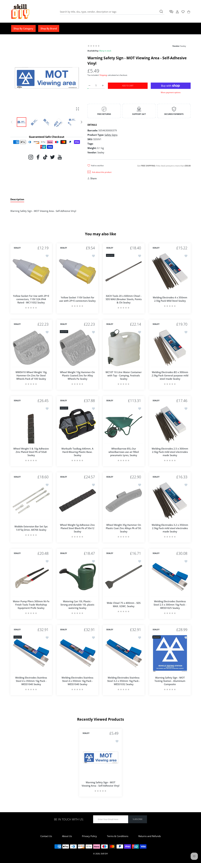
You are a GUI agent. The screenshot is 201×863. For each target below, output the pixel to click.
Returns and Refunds (149, 836)
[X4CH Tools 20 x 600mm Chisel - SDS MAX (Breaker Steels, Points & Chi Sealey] (123, 271)
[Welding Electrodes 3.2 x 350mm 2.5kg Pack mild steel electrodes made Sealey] (170, 500)
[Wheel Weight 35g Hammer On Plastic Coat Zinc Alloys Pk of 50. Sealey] (123, 500)
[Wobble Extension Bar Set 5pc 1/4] (31, 500)
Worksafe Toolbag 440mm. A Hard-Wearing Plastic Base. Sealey (77, 452)
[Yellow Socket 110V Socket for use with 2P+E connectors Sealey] (77, 271)
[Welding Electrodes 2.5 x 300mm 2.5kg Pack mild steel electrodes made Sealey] (170, 424)
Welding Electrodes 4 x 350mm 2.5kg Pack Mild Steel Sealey (170, 299)
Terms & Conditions (117, 836)
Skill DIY (104, 853)
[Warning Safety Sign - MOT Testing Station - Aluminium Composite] (170, 653)
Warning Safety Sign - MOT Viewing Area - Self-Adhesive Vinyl (100, 784)
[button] (81, 122)
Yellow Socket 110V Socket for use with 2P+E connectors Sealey (77, 299)
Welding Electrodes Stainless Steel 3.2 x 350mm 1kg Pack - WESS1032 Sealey (123, 681)
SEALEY (17, 248)
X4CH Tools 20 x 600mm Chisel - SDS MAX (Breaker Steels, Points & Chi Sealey (124, 299)
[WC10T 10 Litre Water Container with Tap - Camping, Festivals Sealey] (123, 348)
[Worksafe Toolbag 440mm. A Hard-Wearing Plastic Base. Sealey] (77, 424)
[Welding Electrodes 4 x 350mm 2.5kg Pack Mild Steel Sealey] (170, 271)
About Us (67, 836)
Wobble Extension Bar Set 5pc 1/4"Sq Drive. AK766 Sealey (31, 528)
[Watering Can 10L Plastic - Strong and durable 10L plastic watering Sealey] (77, 577)
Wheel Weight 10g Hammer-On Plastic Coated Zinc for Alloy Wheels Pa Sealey (77, 375)
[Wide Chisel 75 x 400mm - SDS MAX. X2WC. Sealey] (123, 577)
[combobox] (112, 12)
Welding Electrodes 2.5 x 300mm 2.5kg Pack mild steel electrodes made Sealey (170, 452)
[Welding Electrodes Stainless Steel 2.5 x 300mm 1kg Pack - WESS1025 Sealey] (170, 577)
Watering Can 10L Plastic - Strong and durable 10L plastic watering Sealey (77, 604)
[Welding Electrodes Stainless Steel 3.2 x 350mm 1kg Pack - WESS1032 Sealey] (123, 653)
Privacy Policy (89, 836)
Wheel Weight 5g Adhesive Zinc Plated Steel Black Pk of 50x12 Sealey (77, 528)
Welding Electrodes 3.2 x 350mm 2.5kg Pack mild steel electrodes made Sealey (170, 528)
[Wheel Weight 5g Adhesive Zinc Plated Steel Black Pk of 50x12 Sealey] (77, 500)
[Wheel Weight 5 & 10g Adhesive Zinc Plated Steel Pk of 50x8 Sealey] (31, 424)
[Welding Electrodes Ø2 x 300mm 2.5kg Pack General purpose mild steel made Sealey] (170, 348)
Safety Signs (111, 134)
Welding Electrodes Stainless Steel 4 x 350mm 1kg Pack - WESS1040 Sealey (31, 681)
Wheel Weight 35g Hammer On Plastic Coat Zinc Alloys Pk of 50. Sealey (123, 528)
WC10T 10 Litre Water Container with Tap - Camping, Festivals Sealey (124, 375)
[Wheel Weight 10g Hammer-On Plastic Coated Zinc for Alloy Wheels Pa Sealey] (77, 348)
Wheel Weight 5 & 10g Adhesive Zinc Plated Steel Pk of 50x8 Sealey (31, 452)
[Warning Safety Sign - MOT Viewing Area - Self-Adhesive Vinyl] (100, 757)
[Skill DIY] (20, 12)
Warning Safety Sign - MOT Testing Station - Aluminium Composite (170, 681)
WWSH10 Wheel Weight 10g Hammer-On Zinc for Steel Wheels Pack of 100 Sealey (31, 375)
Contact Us (46, 836)
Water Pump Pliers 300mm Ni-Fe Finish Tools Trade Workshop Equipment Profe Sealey (31, 604)
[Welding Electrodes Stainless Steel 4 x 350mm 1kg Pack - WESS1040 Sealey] (31, 653)
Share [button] (93, 178)
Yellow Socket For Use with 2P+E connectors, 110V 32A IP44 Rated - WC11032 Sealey (31, 299)
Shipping (103, 75)
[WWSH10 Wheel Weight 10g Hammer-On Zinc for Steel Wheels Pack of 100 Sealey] (31, 348)
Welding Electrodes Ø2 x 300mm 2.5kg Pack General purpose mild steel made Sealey (170, 375)
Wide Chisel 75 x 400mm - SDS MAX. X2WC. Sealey (124, 604)
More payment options (171, 92)
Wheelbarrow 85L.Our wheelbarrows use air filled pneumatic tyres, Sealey (124, 452)
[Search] (161, 11)
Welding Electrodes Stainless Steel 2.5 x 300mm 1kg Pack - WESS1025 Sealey (170, 604)
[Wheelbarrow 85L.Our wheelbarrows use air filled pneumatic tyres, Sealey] (123, 424)
